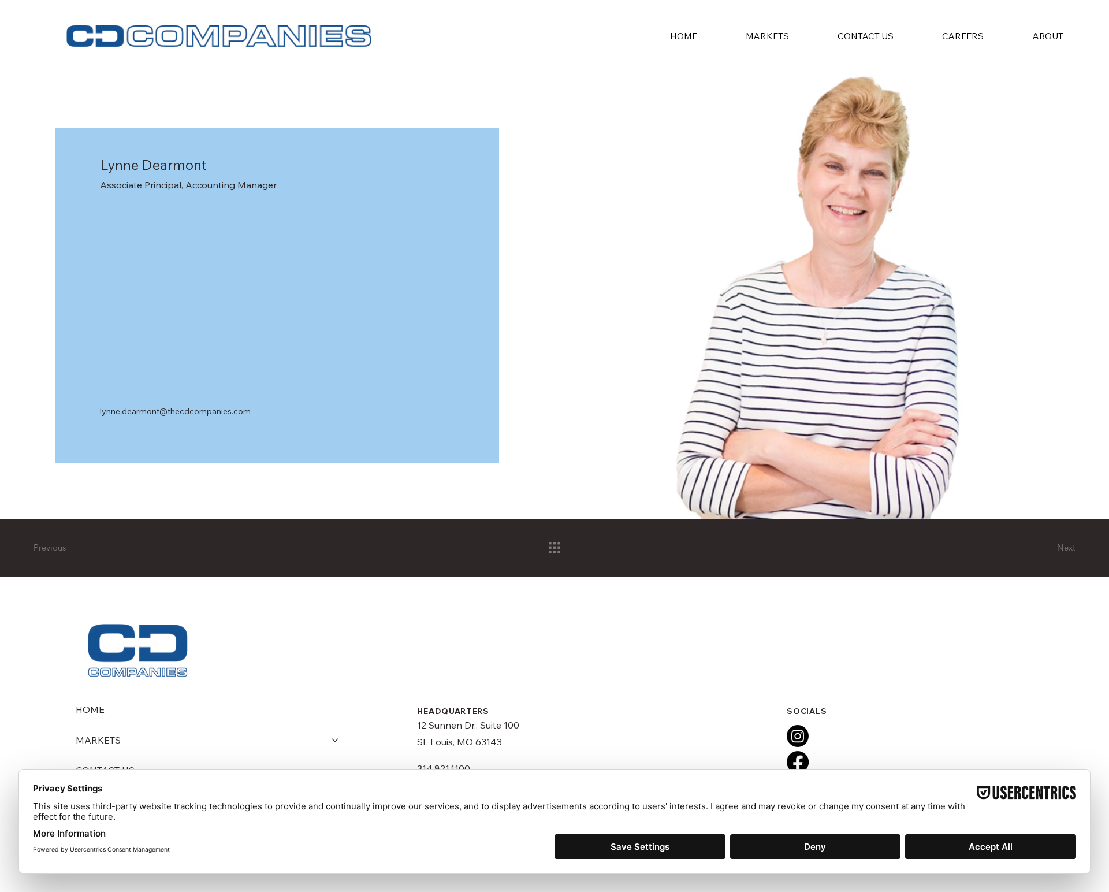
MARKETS (98, 740)
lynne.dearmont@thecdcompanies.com (175, 411)
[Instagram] (798, 736)
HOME (90, 709)
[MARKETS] (335, 740)
